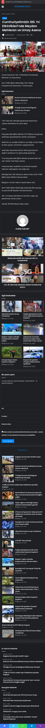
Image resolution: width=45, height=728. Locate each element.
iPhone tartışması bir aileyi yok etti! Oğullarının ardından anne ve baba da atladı (28, 514)
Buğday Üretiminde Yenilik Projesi (28, 457)
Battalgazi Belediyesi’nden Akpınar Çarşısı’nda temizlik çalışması (28, 617)
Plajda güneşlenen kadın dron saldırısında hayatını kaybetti (33, 316)
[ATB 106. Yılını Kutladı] (8, 543)
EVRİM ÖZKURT (9, 35)
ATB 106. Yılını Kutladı (23, 541)
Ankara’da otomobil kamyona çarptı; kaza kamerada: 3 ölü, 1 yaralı (32, 339)
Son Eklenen (22, 450)
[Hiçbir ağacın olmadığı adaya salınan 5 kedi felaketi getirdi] (8, 505)
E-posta (5, 416)
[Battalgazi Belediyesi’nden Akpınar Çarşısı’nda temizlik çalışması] (8, 619)
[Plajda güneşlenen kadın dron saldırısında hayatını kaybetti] (33, 306)
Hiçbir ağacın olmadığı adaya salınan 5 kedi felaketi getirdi (26, 504)
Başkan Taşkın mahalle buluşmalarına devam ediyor (10, 339)
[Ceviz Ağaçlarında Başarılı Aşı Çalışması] (8, 581)
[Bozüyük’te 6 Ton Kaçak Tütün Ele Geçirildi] (8, 571)
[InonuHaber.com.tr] (22, 6)
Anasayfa (6, 14)
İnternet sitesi (6, 424)
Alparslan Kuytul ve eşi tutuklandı (10, 315)
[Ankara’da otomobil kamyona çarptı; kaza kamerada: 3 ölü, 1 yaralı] (33, 329)
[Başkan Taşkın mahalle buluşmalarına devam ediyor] (12, 329)
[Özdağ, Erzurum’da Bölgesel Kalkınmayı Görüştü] (7, 110)
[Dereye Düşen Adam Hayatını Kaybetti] (12, 352)
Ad (3, 408)
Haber (13, 14)
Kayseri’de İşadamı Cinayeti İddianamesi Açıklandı (31, 362)
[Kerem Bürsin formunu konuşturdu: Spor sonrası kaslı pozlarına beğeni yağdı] (8, 495)
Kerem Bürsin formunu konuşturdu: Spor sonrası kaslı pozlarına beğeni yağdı (28, 495)
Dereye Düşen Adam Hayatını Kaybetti (9, 361)
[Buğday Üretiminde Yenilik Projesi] (8, 460)
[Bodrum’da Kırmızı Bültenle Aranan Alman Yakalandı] (7, 100)
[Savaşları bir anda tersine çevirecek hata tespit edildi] (8, 525)
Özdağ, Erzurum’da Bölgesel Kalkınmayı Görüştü (20, 2)
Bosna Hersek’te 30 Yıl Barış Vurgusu (16, 625)
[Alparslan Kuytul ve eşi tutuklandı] (12, 306)
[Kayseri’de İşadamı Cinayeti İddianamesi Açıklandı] (33, 352)
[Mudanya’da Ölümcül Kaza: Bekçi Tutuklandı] (8, 633)
